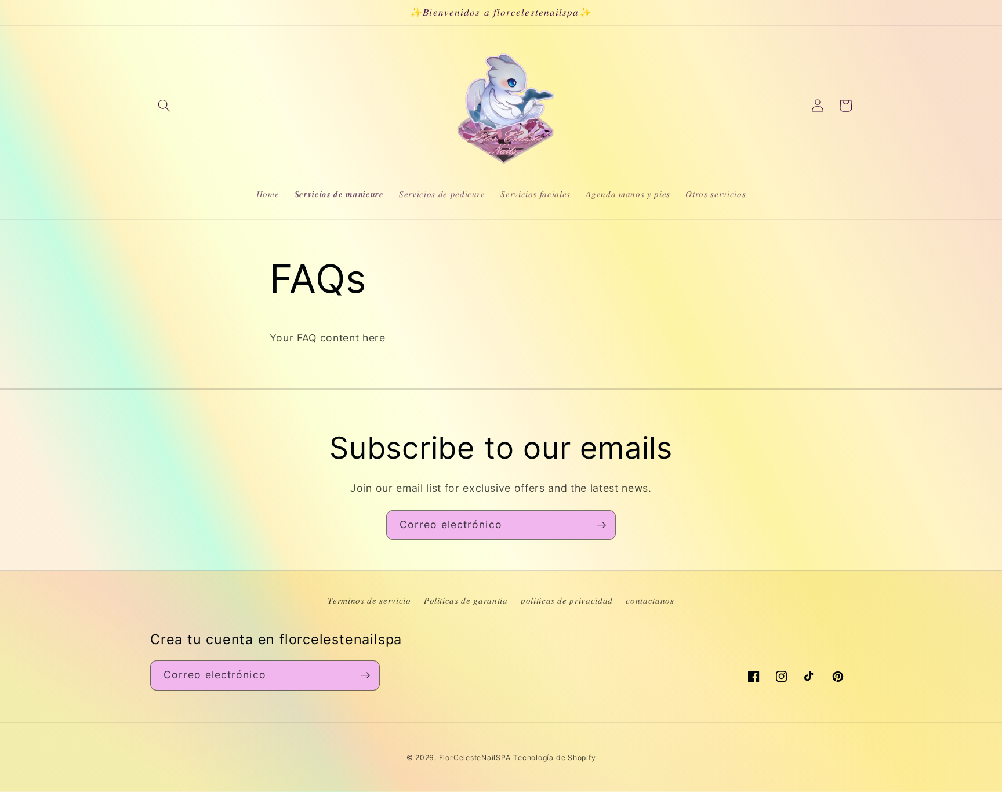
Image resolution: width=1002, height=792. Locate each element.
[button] (164, 105)
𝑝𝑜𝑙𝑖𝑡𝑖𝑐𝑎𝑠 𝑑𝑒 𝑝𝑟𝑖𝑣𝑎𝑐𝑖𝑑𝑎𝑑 (567, 600)
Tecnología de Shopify (554, 757)
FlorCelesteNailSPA (475, 757)
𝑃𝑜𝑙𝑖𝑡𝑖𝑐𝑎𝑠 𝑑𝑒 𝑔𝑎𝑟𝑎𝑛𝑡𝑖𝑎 (466, 600)
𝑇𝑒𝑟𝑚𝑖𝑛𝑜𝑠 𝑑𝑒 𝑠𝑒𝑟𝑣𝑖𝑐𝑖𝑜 (369, 600)
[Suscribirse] (601, 525)
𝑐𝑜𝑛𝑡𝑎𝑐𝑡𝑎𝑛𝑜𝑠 (650, 600)
